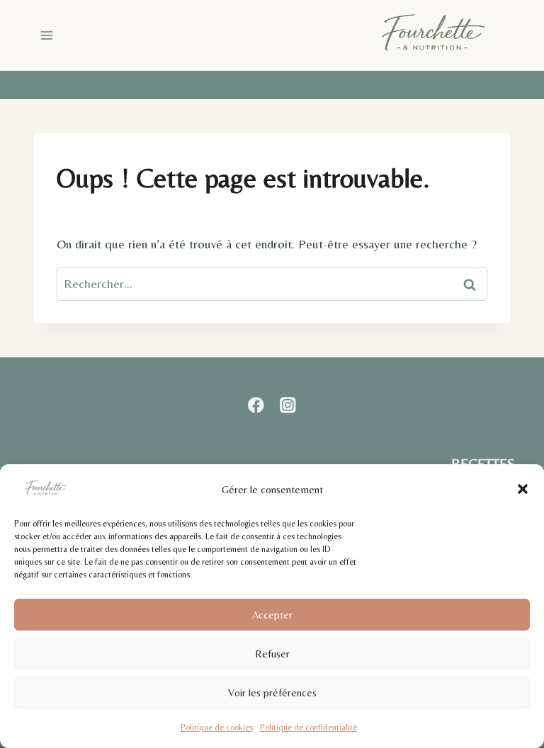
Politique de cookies (217, 727)
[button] (523, 489)
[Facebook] (256, 405)
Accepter (272, 615)
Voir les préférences (272, 692)
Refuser (272, 654)
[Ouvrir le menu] (47, 35)
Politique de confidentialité (308, 727)
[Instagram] (288, 405)
